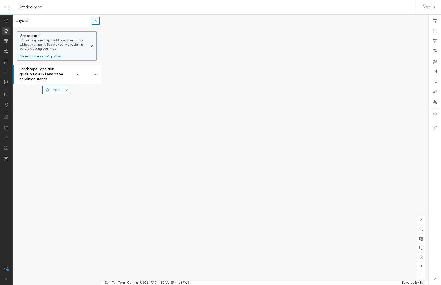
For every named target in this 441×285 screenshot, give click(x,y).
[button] (421, 229)
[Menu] (7, 7)
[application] (220, 149)
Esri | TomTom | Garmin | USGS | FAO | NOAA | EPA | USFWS (147, 283)
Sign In (429, 7)
